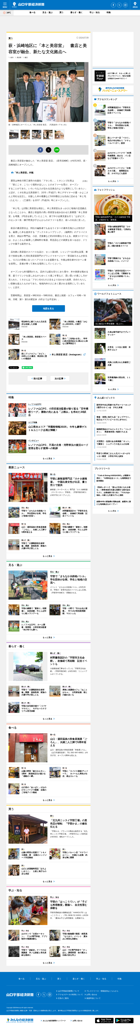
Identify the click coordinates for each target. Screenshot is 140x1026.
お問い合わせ (91, 994)
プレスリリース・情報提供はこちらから (102, 991)
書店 (26, 57)
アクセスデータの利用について (70, 994)
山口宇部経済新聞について (68, 991)
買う (61, 12)
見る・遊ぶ (47, 12)
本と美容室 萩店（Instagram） (67, 354)
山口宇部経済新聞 (28, 5)
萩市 (12, 57)
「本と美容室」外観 (23, 172)
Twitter (119, 5)
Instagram (125, 5)
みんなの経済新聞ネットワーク (19, 1020)
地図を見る (48, 308)
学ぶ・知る (95, 12)
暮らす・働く (76, 12)
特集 (109, 12)
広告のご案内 (63, 998)
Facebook (113, 5)
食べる (32, 12)
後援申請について (93, 998)
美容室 (19, 57)
